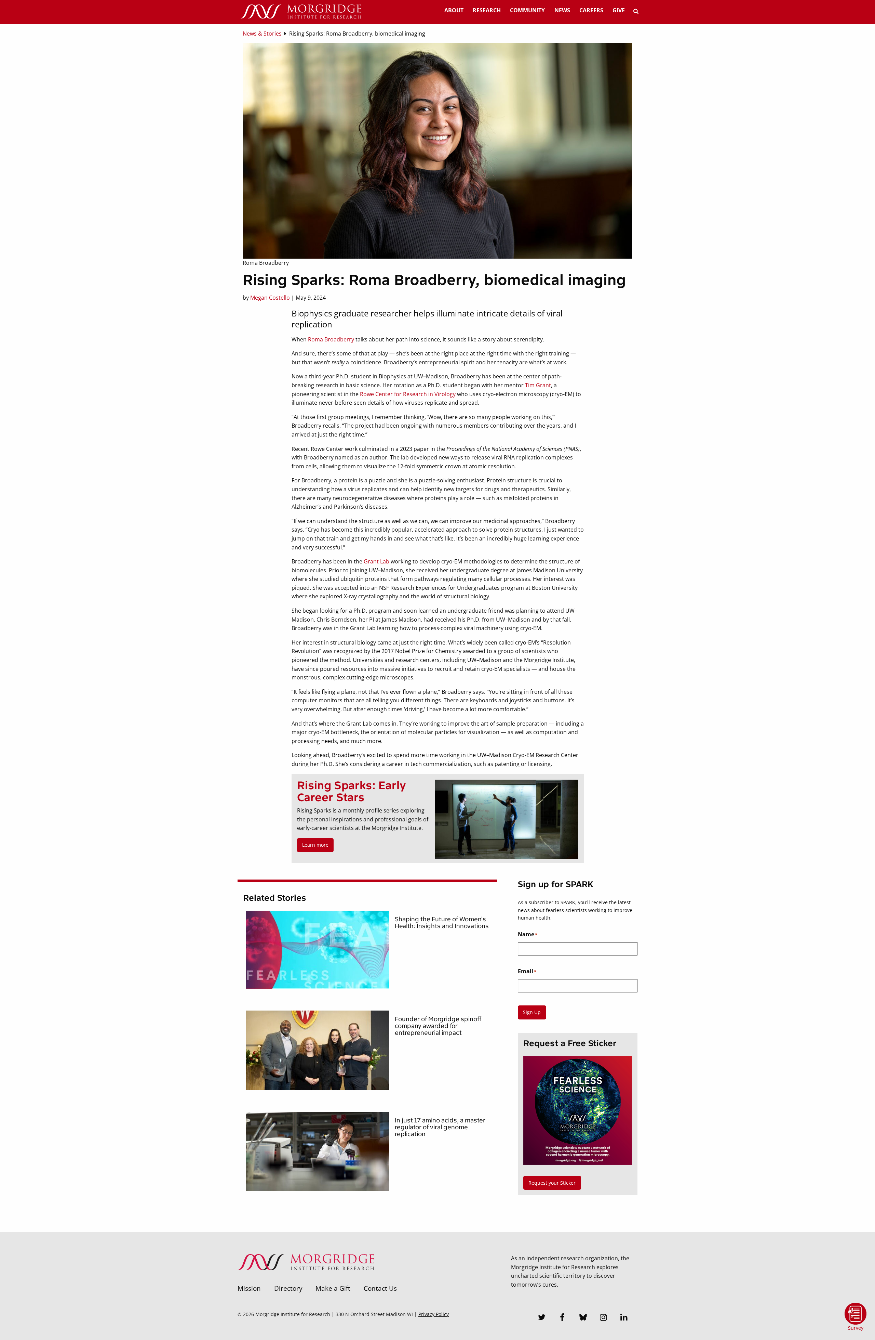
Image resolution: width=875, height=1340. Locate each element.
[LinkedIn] (624, 1318)
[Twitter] (542, 1318)
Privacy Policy (433, 1314)
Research (487, 10)
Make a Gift (332, 1288)
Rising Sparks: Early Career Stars (351, 791)
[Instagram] (603, 1318)
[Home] (300, 12)
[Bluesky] (583, 1318)
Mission (249, 1288)
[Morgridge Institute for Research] (306, 1279)
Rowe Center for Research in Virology (408, 394)
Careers (591, 10)
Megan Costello (270, 297)
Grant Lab (376, 561)
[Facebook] (562, 1318)
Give (618, 10)
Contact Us (380, 1288)
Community (527, 10)
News (562, 10)
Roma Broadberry (331, 339)
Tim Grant (538, 385)
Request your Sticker (552, 1183)
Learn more (315, 845)
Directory (288, 1288)
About (453, 10)
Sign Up (532, 1012)
